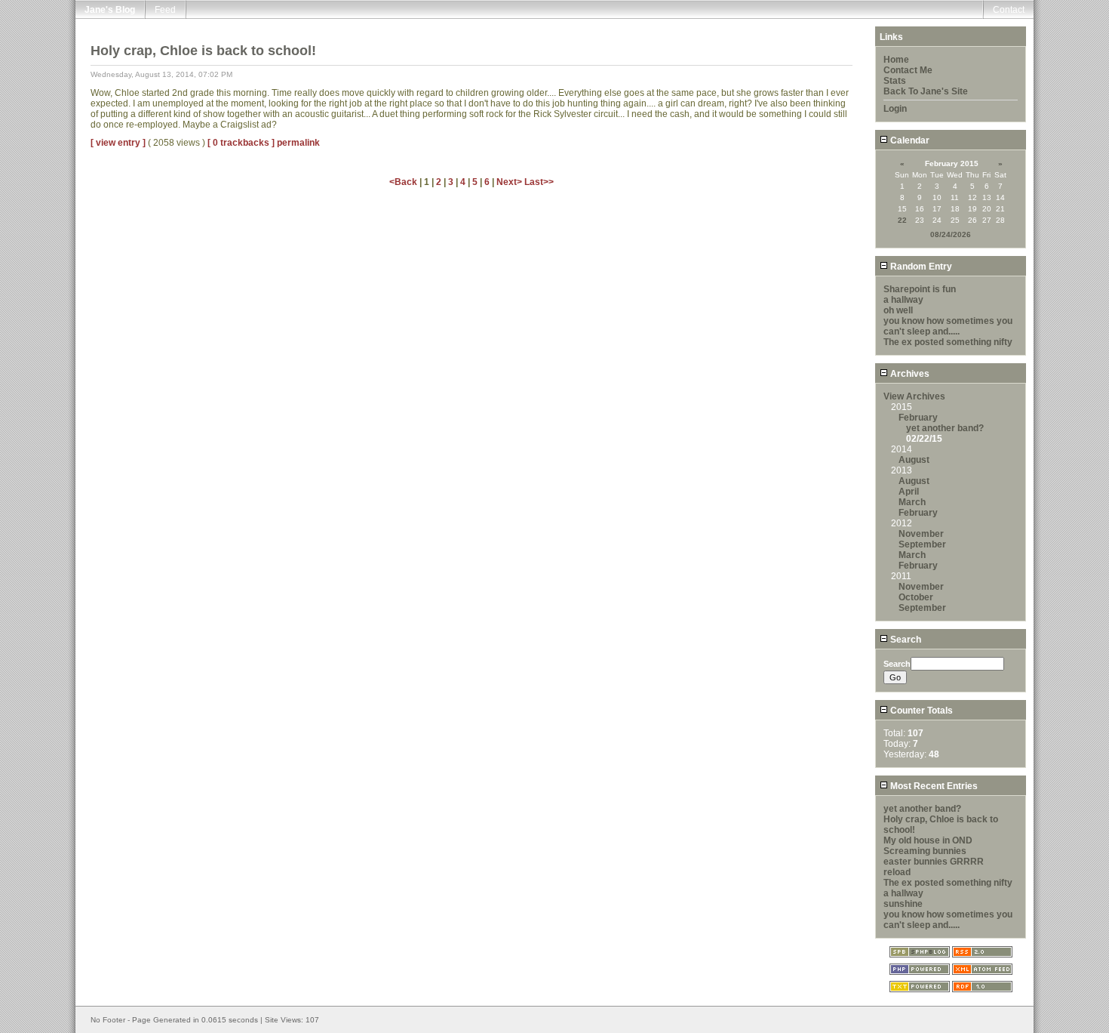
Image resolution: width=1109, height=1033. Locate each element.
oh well (898, 310)
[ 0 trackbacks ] (241, 142)
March (912, 502)
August (914, 460)
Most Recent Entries (933, 786)
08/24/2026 (950, 234)
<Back (404, 182)
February (918, 417)
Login (895, 108)
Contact (1009, 10)
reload (897, 872)
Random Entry (920, 266)
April (909, 491)
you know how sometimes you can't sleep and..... (947, 326)
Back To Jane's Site (925, 91)
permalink (298, 142)
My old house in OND (927, 840)
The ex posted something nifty (947, 342)
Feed (165, 10)
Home (896, 59)
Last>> (539, 182)
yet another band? (945, 428)
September (922, 544)
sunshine (903, 904)
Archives (908, 373)
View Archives (914, 396)
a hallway (903, 299)
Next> (510, 182)
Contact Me (907, 70)
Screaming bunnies (924, 851)
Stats (894, 81)
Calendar (908, 140)
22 (902, 220)
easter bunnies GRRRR (933, 861)
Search (904, 639)
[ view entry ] (118, 142)
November (921, 534)
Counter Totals (920, 710)
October (916, 597)
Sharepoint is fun (919, 289)
